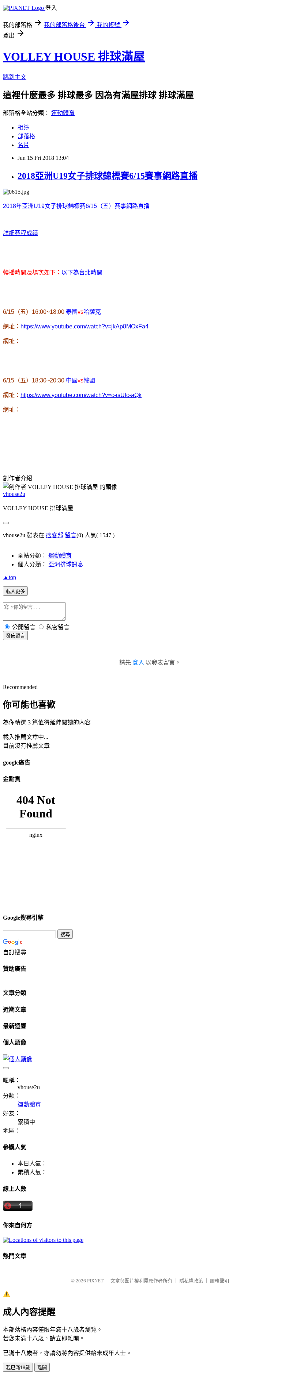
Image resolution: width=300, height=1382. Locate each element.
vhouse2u (14, 494)
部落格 (26, 136)
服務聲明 (219, 1280)
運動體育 (63, 113)
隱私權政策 (191, 1280)
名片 (23, 145)
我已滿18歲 (18, 1367)
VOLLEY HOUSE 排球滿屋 (74, 56)
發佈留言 (15, 636)
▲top (9, 577)
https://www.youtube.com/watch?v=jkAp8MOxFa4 (84, 326)
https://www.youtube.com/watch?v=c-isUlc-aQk (81, 395)
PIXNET (95, 1280)
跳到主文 (14, 77)
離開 (42, 1367)
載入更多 (15, 591)
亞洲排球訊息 (65, 564)
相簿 (23, 127)
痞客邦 (54, 535)
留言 (70, 535)
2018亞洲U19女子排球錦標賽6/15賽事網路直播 (108, 176)
